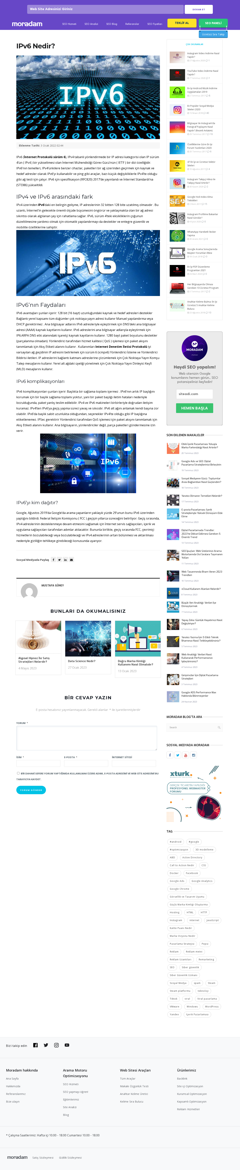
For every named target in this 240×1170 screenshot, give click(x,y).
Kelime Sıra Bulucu (131, 1101)
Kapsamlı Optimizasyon (191, 1101)
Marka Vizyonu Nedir (182, 936)
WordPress (212, 1006)
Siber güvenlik (190, 967)
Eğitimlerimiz (71, 1099)
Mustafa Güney (52, 585)
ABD (172, 857)
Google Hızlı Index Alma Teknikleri (200, 198)
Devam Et (199, 9)
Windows (192, 1006)
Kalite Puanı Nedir (181, 928)
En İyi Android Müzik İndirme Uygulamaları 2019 (202, 90)
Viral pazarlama (207, 998)
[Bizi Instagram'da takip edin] (56, 1045)
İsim (20, 757)
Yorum (22, 723)
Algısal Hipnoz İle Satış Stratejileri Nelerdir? (34, 660)
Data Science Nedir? (81, 661)
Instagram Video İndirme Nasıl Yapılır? (203, 55)
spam (197, 983)
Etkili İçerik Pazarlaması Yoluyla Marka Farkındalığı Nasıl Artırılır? (200, 446)
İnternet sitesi (122, 757)
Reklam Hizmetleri (188, 1109)
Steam (211, 983)
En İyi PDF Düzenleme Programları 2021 (198, 268)
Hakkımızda (13, 1086)
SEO (172, 967)
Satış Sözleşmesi (42, 1157)
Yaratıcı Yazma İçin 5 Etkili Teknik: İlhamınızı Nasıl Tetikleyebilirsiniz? (201, 639)
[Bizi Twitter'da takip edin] (46, 1045)
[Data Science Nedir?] (88, 640)
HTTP (204, 912)
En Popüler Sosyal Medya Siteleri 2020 (200, 107)
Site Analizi (69, 1107)
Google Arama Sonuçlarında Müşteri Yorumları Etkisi (202, 251)
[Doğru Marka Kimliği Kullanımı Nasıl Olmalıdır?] (138, 640)
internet (194, 920)
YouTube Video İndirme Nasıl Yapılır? (202, 72)
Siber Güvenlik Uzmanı (183, 975)
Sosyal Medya (178, 983)
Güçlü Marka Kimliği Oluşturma (189, 904)
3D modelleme (205, 849)
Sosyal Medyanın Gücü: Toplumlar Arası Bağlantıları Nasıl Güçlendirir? (201, 480)
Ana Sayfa (12, 1078)
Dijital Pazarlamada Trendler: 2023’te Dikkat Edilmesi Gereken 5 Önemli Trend (201, 534)
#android (176, 841)
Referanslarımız (16, 1094)
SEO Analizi (91, 24)
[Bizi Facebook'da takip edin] (35, 1045)
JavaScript (213, 920)
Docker (174, 873)
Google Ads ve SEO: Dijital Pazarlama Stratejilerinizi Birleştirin (201, 463)
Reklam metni (194, 951)
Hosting (174, 912)
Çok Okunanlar (194, 44)
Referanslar (132, 24)
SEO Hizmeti (69, 24)
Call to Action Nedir (182, 865)
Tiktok (173, 998)
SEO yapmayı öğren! (75, 1092)
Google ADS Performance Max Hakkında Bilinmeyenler (199, 694)
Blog (66, 1115)
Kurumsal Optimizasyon (192, 1094)
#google (194, 841)
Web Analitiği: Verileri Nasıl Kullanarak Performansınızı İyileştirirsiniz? (197, 658)
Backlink (182, 1078)
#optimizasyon (179, 849)
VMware (174, 1006)
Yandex (174, 1014)
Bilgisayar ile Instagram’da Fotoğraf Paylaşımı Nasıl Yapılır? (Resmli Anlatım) (201, 127)
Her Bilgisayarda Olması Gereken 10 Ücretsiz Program (203, 286)
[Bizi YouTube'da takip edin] (67, 1045)
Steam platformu (180, 990)
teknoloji (203, 990)
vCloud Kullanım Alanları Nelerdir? (201, 589)
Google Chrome (179, 888)
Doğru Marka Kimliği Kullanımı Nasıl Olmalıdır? (135, 663)
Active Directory (192, 857)
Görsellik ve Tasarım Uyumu (187, 896)
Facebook (192, 873)
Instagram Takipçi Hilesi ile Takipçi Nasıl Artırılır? (201, 181)
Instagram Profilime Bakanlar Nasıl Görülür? (202, 216)
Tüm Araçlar (127, 1078)
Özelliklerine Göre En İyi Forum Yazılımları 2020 (199, 146)
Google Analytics (202, 881)
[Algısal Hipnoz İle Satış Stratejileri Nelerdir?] (38, 638)
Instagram (176, 920)
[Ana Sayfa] (27, 24)
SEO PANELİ (213, 23)
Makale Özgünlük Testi (134, 1086)
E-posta (70, 757)
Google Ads (177, 881)
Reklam (174, 951)
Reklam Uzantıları (180, 959)
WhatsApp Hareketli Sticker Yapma (201, 233)
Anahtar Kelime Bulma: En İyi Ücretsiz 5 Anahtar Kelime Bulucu (202, 305)
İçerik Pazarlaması (197, 1014)
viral (187, 998)
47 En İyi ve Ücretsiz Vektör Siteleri (201, 163)
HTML (190, 912)
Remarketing (206, 959)
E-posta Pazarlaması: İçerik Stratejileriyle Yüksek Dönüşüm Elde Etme (202, 513)
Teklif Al (182, 23)
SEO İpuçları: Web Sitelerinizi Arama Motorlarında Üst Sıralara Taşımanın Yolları (202, 554)
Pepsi (205, 943)
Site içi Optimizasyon (190, 1086)
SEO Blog (111, 24)
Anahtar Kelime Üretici (134, 1094)
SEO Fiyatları (154, 24)
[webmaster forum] (194, 793)
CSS (204, 865)
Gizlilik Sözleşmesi (70, 1157)
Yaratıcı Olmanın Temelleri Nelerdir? (202, 495)
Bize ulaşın (13, 1101)
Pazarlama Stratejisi (182, 943)
